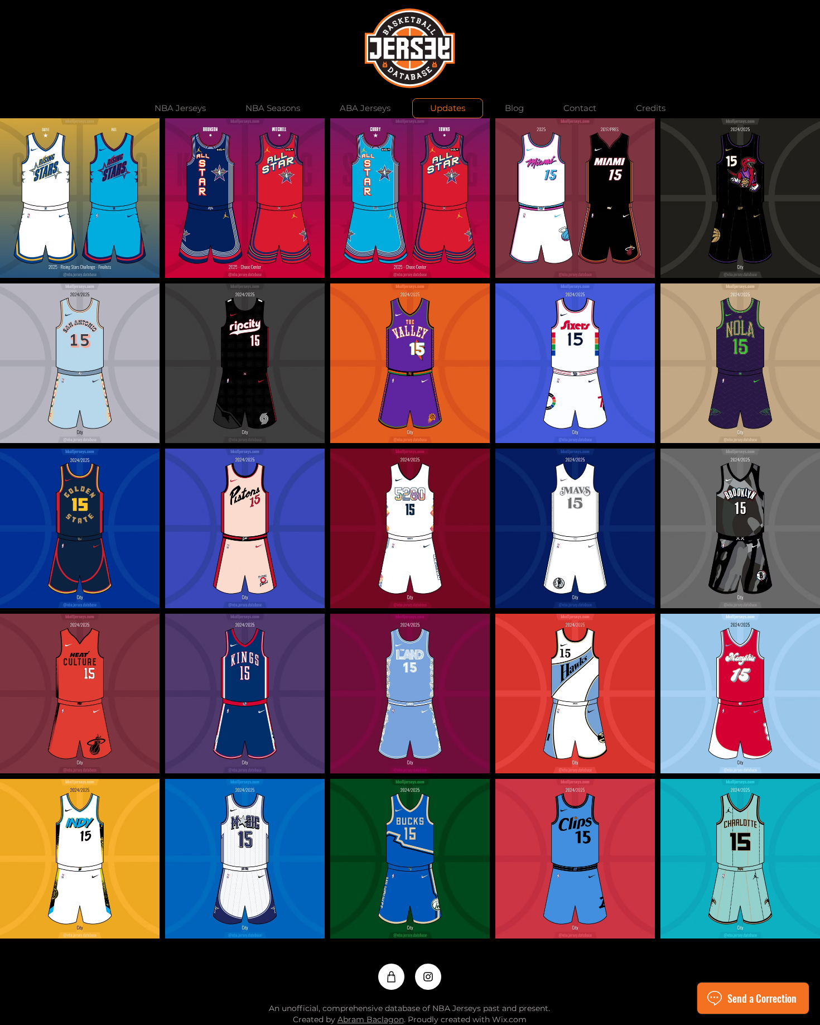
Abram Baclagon (370, 1019)
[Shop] (391, 977)
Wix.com (509, 1019)
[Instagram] (428, 977)
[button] (180, 108)
